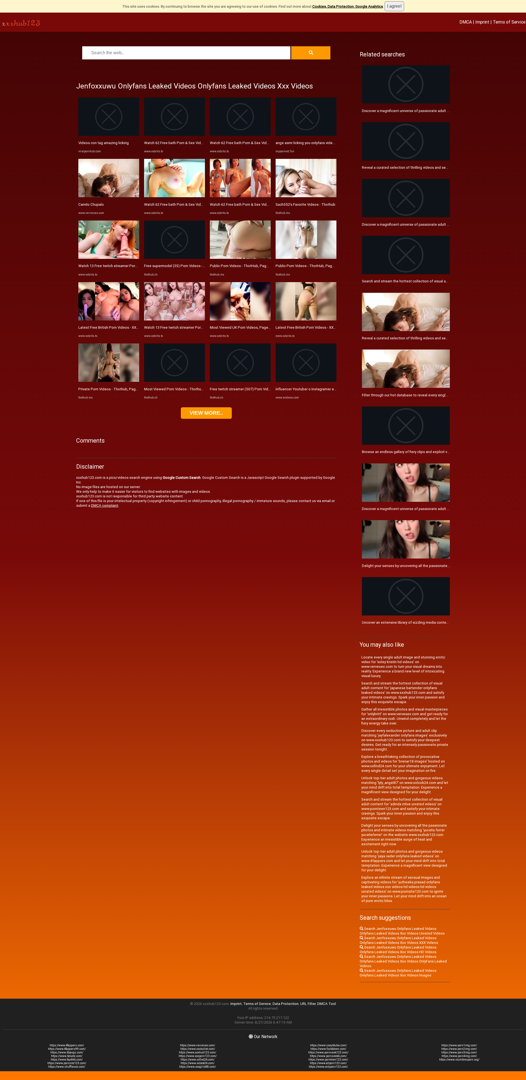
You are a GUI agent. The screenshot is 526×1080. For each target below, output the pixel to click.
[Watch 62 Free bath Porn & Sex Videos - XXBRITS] (174, 134)
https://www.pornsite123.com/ (66, 1063)
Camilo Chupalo (91, 204)
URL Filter (308, 1003)
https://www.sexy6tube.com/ (328, 1045)
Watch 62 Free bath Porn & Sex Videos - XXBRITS (184, 143)
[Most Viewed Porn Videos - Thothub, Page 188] (174, 380)
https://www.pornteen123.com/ (328, 1059)
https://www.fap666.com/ (67, 1059)
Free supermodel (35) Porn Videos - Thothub (180, 265)
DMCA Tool (326, 1003)
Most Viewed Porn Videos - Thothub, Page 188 (182, 389)
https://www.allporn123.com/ (328, 1063)
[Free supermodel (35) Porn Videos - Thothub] (174, 257)
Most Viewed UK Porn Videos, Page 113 (242, 327)
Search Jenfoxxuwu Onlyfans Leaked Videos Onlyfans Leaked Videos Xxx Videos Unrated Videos (402, 931)
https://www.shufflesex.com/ (66, 1066)
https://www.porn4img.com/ (459, 1056)
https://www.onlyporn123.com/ (328, 1066)
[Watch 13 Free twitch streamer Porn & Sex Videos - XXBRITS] (108, 257)
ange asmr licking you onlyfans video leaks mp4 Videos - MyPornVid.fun (333, 143)
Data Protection (286, 1003)
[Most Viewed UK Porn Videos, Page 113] (240, 319)
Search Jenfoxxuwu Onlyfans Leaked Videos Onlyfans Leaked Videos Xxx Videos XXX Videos (399, 940)
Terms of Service (509, 22)
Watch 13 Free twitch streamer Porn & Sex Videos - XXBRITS (127, 265)
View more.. (206, 413)
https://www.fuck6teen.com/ (328, 1049)
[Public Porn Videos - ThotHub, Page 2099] (240, 257)
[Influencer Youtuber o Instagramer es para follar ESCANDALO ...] (306, 380)
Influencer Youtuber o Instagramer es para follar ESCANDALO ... (327, 389)
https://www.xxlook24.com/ (198, 1063)
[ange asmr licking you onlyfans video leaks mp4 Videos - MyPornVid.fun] (306, 134)
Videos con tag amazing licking (103, 143)
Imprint (482, 22)
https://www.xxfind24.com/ (198, 1059)
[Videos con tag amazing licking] (108, 134)
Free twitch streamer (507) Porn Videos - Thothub (250, 389)
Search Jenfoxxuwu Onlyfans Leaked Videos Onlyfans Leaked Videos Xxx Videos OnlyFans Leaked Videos (403, 961)
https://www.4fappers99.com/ (67, 1049)
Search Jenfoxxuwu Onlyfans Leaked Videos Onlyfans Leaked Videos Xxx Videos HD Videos (398, 949)
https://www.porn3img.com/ (459, 1052)
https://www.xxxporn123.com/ (198, 1056)
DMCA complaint (104, 505)
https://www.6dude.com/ (66, 1056)
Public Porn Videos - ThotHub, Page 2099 (244, 265)
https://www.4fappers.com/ (67, 1045)
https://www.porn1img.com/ (459, 1045)
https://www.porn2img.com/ (459, 1049)
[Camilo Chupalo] (108, 196)
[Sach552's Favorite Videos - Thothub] (306, 196)
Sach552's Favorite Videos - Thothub (305, 204)
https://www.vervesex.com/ (197, 1045)
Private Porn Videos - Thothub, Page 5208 (112, 389)
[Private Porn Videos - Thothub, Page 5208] (108, 380)
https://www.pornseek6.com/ (328, 1056)
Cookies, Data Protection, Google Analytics (347, 6)
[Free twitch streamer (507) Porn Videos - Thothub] (240, 380)
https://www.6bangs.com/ (66, 1052)
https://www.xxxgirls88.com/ (197, 1066)
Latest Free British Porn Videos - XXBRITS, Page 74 (119, 327)
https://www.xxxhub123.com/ (197, 1052)
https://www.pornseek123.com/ (328, 1052)
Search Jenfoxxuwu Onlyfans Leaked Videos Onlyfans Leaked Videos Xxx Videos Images (398, 973)
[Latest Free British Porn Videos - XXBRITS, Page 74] (108, 319)
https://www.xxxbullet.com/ (197, 1049)
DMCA (465, 22)
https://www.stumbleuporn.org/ (459, 1059)
